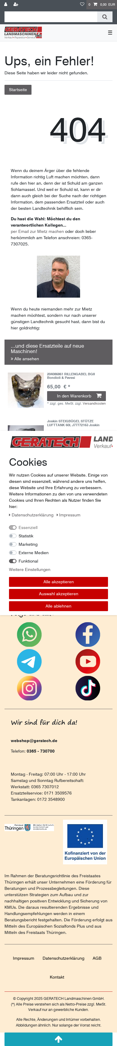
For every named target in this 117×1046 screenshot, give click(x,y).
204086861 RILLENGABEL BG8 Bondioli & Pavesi (71, 376)
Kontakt (57, 977)
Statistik (26, 535)
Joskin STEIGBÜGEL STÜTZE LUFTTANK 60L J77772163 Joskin (73, 423)
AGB (97, 958)
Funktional (28, 560)
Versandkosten (94, 403)
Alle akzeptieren (59, 581)
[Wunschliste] (82, 4)
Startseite (18, 89)
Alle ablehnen (58, 605)
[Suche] (104, 16)
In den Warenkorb (74, 396)
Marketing (28, 544)
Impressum (23, 958)
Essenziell (28, 527)
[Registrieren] (16, 4)
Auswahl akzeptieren (58, 593)
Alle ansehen (26, 358)
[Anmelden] (6, 4)
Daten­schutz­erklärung (63, 958)
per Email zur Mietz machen (37, 231)
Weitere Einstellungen (29, 569)
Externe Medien (34, 552)
